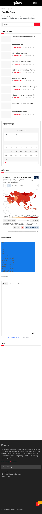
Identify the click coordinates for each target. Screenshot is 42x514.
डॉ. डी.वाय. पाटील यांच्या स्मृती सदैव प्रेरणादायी (23, 70)
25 (11, 155)
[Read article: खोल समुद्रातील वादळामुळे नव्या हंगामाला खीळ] (6, 97)
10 (6, 147)
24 (6, 155)
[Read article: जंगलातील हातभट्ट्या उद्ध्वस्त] (6, 80)
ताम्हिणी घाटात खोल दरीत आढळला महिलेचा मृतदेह (24, 87)
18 (11, 151)
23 (36, 151)
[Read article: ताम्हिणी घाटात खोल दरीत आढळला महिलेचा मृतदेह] (6, 89)
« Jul (5, 162)
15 (31, 147)
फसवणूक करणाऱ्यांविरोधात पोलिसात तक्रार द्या (23, 36)
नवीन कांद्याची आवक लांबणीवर (19, 112)
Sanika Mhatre (17, 39)
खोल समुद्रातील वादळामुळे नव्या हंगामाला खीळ (23, 95)
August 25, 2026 (27, 39)
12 (16, 147)
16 (36, 147)
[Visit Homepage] (18, 3)
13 (21, 147)
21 (26, 151)
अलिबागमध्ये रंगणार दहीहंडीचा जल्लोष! (21, 61)
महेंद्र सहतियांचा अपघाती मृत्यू (19, 53)
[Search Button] (40, 3)
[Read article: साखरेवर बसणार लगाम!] (6, 47)
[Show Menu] (2, 3)
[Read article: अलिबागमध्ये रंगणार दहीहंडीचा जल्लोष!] (6, 64)
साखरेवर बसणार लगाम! (18, 45)
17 (6, 151)
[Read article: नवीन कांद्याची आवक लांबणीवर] (6, 114)
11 (11, 147)
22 (31, 151)
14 (26, 147)
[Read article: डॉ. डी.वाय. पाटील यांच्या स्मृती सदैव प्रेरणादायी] (6, 72)
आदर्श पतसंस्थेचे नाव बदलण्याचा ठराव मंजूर (22, 103)
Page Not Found (11, 8)
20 (21, 151)
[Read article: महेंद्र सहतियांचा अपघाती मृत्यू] (6, 55)
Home (3, 8)
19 (16, 151)
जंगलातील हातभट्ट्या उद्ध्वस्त (19, 78)
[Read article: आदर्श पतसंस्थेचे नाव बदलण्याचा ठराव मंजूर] (6, 106)
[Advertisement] (21, 413)
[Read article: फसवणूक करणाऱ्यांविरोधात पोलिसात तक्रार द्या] (6, 39)
